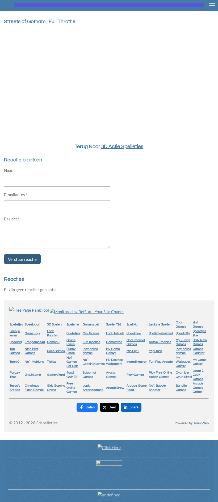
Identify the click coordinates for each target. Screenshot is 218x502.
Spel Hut (133, 324)
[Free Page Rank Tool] (29, 310)
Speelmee (134, 333)
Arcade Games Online (198, 388)
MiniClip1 (133, 351)
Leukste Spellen (160, 324)
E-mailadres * (15, 194)
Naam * (10, 170)
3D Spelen (54, 324)
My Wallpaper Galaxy (183, 362)
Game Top (32, 333)
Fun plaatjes (91, 342)
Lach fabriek (115, 333)
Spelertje (72, 324)
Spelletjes (16, 324)
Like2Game (33, 374)
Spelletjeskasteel (161, 333)
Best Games (56, 351)
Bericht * (11, 218)
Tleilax (51, 361)
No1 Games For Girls (72, 362)
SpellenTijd (113, 324)
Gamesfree (114, 342)
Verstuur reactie (22, 259)
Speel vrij (16, 342)
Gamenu (53, 342)
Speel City (183, 333)
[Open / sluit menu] (212, 5)
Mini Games (91, 333)
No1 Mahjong (34, 361)
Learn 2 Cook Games (198, 375)
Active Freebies (160, 342)
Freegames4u (35, 342)
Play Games (135, 374)
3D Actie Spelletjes (122, 146)
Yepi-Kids (155, 351)
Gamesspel (91, 324)
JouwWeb (201, 423)
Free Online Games (71, 388)
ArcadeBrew (115, 388)
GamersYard (56, 374)
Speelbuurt (32, 324)
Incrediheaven (137, 361)
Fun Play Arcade (161, 361)
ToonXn (15, 361)
